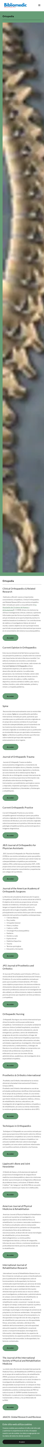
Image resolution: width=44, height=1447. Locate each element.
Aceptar (22, 1442)
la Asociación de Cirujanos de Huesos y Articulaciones (19, 607)
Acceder (10, 638)
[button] (39, 5)
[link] (15, 5)
